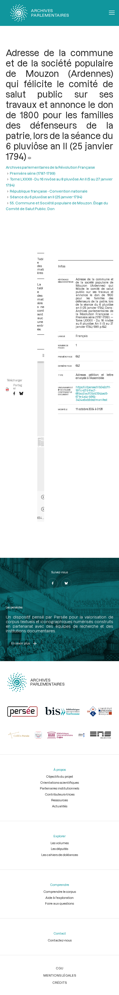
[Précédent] (43, 497)
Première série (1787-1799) (32, 173)
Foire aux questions (59, 903)
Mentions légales (59, 975)
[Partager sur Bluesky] (21, 394)
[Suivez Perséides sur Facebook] (52, 583)
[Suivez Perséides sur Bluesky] (66, 583)
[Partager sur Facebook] (14, 394)
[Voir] (29, 156)
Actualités (59, 806)
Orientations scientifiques (59, 782)
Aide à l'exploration (59, 897)
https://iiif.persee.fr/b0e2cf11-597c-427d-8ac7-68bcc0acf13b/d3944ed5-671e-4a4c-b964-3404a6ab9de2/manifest (93, 394)
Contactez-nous (60, 940)
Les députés (59, 849)
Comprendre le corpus (59, 891)
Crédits (59, 982)
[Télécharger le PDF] (7, 390)
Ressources (59, 800)
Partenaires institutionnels (59, 788)
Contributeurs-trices (60, 794)
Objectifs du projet (59, 776)
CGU (59, 968)
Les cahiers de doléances (59, 855)
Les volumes (60, 843)
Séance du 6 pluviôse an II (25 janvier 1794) (46, 197)
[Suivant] (43, 509)
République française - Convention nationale (49, 191)
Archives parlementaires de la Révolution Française (50, 167)
